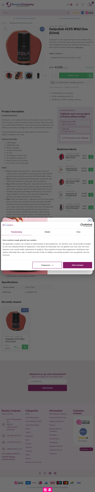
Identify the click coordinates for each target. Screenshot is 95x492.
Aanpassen (45, 265)
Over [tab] (79, 232)
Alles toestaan (77, 265)
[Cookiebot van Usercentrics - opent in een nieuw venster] (82, 225)
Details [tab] (47, 232)
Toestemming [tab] (16, 232)
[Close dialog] (90, 220)
